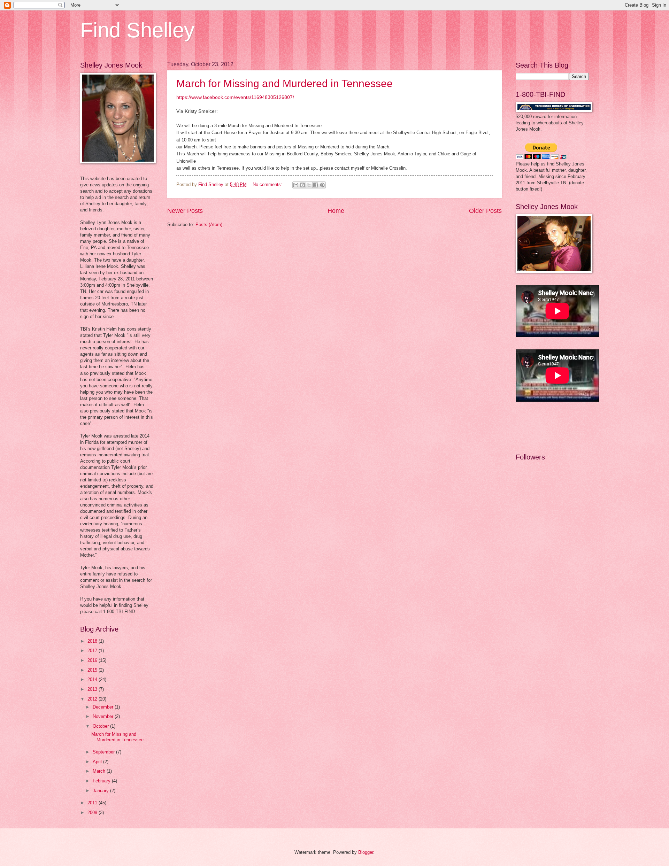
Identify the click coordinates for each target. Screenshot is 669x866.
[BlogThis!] (302, 184)
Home (336, 210)
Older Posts (485, 210)
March (100, 771)
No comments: (268, 184)
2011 (93, 802)
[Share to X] (309, 184)
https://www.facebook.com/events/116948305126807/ (235, 97)
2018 (93, 641)
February (102, 780)
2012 (93, 699)
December (104, 707)
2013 (93, 689)
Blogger (365, 852)
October (101, 726)
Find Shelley (137, 30)
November (104, 716)
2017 (93, 650)
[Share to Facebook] (315, 184)
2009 (93, 812)
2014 (93, 679)
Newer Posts (185, 210)
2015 (93, 670)
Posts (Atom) (208, 224)
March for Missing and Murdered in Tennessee (284, 83)
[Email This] (295, 184)
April (98, 761)
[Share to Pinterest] (322, 184)
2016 (93, 660)
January (101, 790)
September (104, 752)
